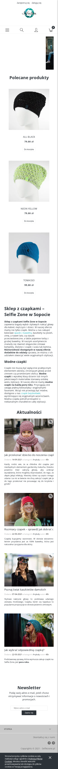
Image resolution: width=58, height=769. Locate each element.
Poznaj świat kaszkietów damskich (25, 589)
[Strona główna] (29, 13)
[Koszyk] (50, 30)
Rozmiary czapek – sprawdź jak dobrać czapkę (29, 529)
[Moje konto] (36, 30)
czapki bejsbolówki (30, 393)
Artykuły (36, 459)
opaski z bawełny (23, 332)
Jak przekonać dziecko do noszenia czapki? (29, 455)
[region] (29, 53)
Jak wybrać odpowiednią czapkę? (24, 650)
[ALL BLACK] (29, 109)
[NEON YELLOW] (29, 181)
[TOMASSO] (29, 253)
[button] (7, 30)
